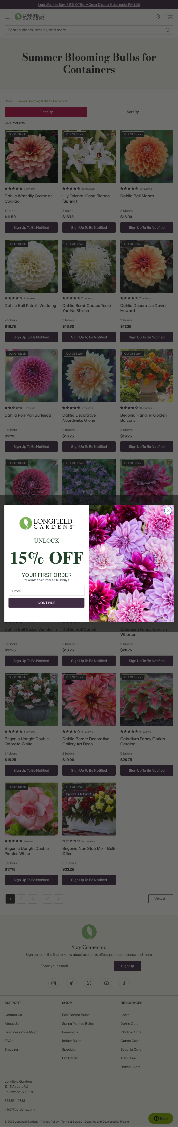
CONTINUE (46, 603)
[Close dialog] (168, 510)
